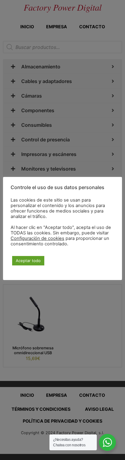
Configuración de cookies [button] (37, 238)
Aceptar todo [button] (28, 260)
